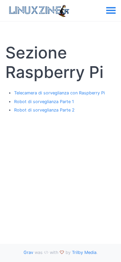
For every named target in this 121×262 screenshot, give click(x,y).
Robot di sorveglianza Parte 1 (44, 101)
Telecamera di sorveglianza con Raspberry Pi (59, 92)
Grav (28, 252)
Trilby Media (84, 252)
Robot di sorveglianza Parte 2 (44, 110)
